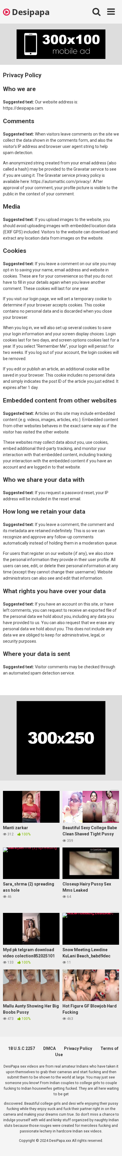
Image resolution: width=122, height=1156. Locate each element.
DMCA (49, 1048)
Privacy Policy (78, 1048)
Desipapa (29, 11)
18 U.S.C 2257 (21, 1048)
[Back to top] (111, 1144)
